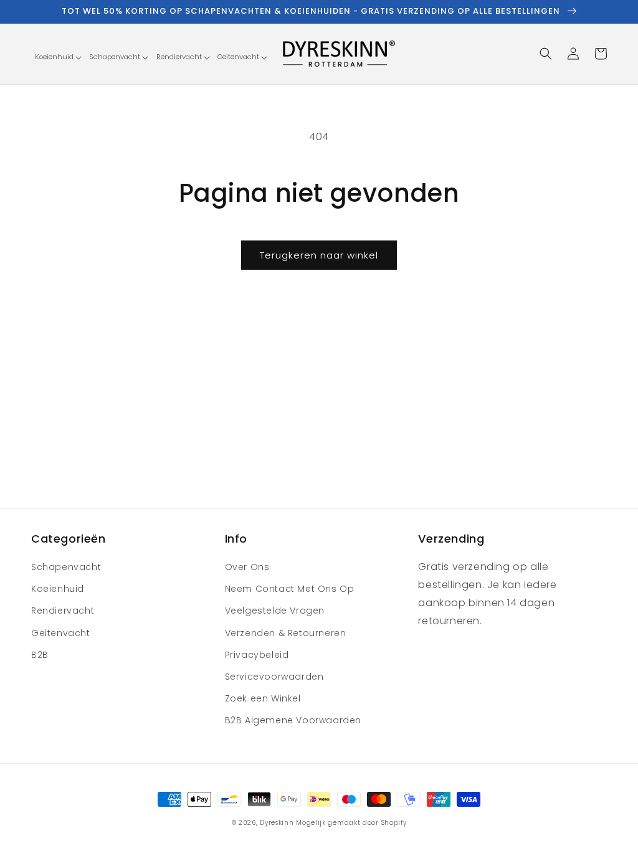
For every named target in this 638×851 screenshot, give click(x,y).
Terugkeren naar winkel (319, 255)
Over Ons (247, 567)
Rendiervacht (62, 610)
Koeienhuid (57, 588)
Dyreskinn (276, 822)
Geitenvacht (60, 633)
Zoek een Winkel (263, 698)
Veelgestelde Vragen (275, 610)
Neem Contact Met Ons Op (290, 588)
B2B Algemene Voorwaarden (293, 720)
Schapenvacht (66, 567)
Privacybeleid (257, 655)
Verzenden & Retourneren (285, 633)
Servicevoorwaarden (274, 676)
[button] (58, 57)
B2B (40, 655)
